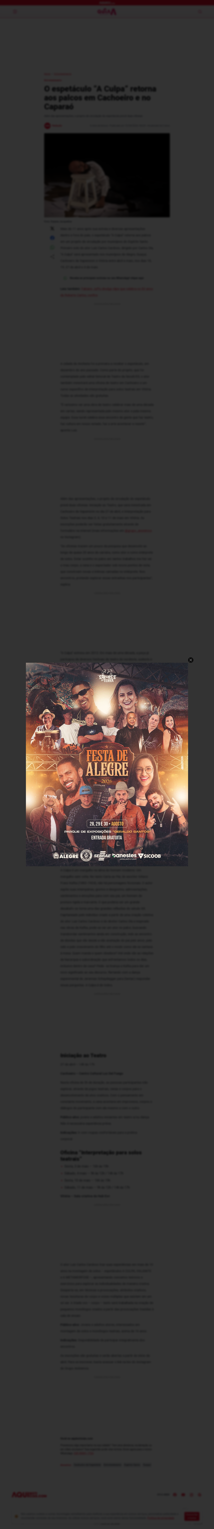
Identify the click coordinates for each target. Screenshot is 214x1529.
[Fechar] (190, 660)
